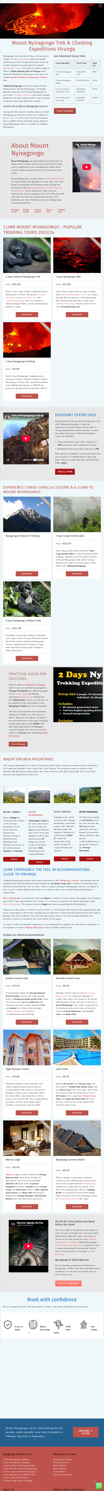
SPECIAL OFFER (65, 472)
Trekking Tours (61, 211)
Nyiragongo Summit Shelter (70, 1159)
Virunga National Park (53, 179)
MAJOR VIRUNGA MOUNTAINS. (28, 759)
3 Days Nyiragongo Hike (68, 276)
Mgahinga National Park (38, 188)
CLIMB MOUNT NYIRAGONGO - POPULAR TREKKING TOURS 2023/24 (42, 229)
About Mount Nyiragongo (30, 149)
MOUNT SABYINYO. (62, 812)
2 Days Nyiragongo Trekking (20, 361)
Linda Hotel (62, 1069)
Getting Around (26, 211)
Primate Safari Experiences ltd (69, 1245)
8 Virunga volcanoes (22, 95)
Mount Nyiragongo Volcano (75, 294)
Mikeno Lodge (13, 1159)
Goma (47, 901)
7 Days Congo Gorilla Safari (70, 536)
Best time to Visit (15, 211)
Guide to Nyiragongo (18, 744)
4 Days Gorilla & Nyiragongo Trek (23, 276)
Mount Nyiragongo (12, 904)
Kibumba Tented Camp (68, 978)
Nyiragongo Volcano (12, 68)
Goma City (14, 118)
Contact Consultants (65, 111)
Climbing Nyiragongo (20, 59)
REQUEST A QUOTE (85, 1432)
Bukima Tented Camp (17, 978)
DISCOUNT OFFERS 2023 (75, 415)
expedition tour (29, 297)
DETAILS (14, 859)
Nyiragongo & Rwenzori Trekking (23, 536)
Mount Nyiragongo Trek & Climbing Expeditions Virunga (52, 46)
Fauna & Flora (49, 211)
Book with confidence (52, 1300)
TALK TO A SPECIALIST (68, 1283)
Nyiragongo (27, 697)
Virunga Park (21, 694)
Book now (27, 315)
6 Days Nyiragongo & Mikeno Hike (23, 620)
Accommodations (37, 211)
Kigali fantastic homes (17, 1069)
